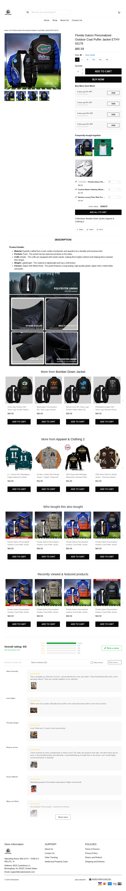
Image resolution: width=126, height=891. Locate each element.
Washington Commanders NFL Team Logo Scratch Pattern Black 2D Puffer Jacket (47, 408)
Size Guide (90, 55)
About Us (64, 20)
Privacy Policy (91, 853)
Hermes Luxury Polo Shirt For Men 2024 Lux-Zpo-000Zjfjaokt (91, 197)
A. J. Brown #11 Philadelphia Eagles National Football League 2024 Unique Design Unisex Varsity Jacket (19, 476)
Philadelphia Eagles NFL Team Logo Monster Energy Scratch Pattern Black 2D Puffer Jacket (106, 408)
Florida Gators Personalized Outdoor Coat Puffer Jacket (18, 543)
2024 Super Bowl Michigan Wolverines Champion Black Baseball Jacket (77, 476)
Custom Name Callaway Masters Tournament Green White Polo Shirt (91, 189)
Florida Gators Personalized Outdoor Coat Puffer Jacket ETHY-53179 (96, 182)
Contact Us (77, 20)
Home (46, 20)
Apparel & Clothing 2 (70, 439)
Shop (54, 20)
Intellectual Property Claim (56, 862)
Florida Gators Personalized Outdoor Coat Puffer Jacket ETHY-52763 (106, 611)
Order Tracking (51, 857)
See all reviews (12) (12, 650)
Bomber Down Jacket (95, 219)
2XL (93, 59)
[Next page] (123, 401)
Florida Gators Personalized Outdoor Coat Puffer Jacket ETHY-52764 (48, 543)
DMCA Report (80, 880)
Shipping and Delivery (95, 862)
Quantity (78, 66)
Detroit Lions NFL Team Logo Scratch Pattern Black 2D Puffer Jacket (77, 408)
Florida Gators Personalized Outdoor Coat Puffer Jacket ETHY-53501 (77, 543)
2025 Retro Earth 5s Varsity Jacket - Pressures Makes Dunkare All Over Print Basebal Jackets (106, 476)
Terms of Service (92, 849)
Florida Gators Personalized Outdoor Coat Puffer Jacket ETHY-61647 (106, 543)
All (10, 30)
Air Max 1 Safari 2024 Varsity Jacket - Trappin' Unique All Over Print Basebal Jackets (48, 476)
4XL (107, 59)
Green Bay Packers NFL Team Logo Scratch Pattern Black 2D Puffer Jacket (18, 408)
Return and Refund (93, 857)
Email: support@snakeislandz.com (19, 872)
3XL (100, 59)
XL (87, 59)
